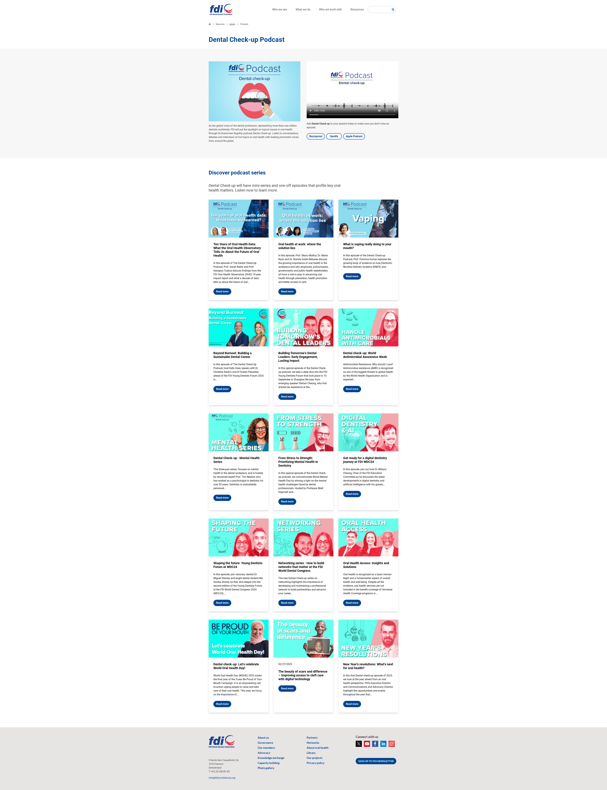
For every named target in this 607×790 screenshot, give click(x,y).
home (210, 24)
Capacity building (268, 763)
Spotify (334, 136)
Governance (265, 742)
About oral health (317, 747)
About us (263, 737)
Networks (313, 742)
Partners (312, 737)
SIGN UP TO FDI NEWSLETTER (376, 761)
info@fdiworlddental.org (222, 777)
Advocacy (264, 752)
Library (232, 24)
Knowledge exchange (271, 757)
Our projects (314, 757)
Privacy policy (316, 763)
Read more (222, 291)
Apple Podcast (354, 136)
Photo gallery (266, 768)
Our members (266, 747)
